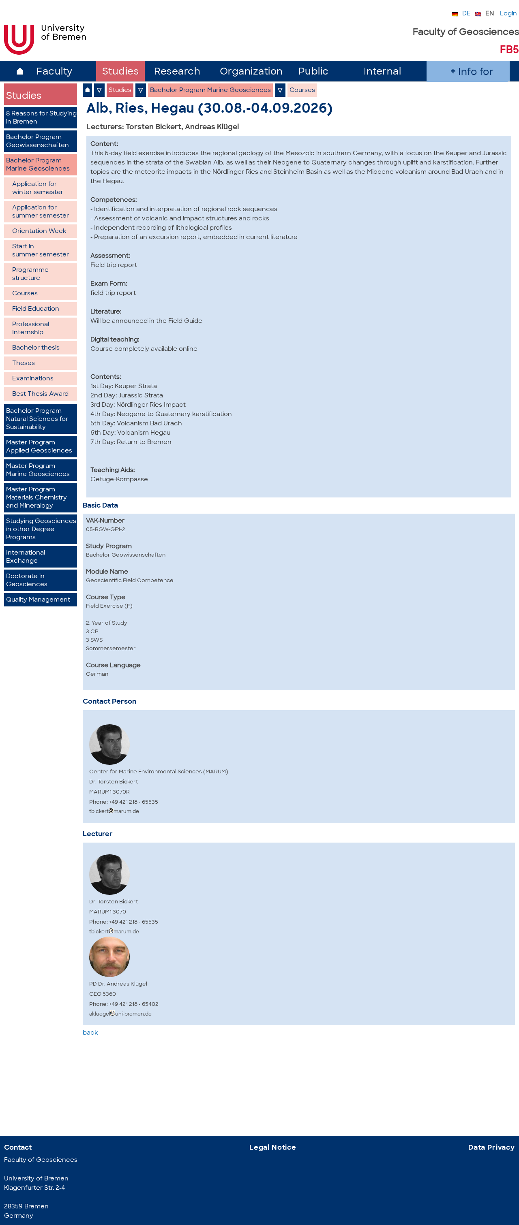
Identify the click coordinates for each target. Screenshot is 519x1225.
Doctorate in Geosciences (26, 581)
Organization (251, 72)
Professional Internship (30, 329)
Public (313, 72)
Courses (25, 294)
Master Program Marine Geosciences (38, 470)
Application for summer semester (40, 212)
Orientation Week (39, 231)
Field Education (35, 309)
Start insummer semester (40, 251)
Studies (120, 72)
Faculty (54, 72)
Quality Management (38, 600)
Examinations (33, 379)
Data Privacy (491, 1147)
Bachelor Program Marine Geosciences (38, 165)
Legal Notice (272, 1147)
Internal (382, 72)
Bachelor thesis (36, 348)
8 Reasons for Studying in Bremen (41, 118)
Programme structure (30, 274)
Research (177, 72)
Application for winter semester (37, 188)
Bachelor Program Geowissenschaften (37, 141)
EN (489, 14)
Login (508, 14)
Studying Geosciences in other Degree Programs (41, 530)
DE (466, 14)
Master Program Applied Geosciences (39, 447)
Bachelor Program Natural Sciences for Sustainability (37, 419)
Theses (23, 364)
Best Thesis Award (40, 394)
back (90, 1033)
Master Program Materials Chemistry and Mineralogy (36, 498)
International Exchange (25, 557)
